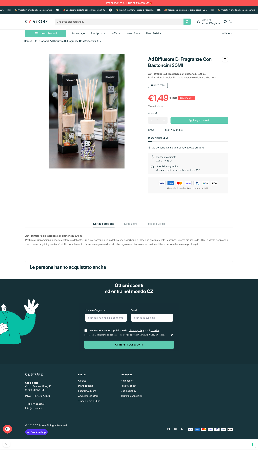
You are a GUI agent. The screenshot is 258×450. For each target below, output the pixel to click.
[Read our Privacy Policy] (172, 335)
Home (27, 40)
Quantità (152, 113)
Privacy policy (128, 385)
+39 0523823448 (35, 403)
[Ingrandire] (137, 60)
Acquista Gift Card (88, 395)
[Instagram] (175, 429)
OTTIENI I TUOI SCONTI (129, 344)
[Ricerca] (187, 22)
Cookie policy (128, 390)
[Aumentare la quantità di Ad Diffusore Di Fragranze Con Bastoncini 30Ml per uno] (164, 120)
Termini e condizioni (132, 395)
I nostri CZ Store (87, 390)
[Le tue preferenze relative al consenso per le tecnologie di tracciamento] (253, 445)
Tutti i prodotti (40, 40)
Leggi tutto (158, 85)
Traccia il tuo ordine (89, 400)
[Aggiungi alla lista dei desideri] (225, 59)
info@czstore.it (33, 408)
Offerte (82, 380)
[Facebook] (168, 429)
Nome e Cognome (95, 310)
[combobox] (123, 22)
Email (134, 310)
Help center (127, 380)
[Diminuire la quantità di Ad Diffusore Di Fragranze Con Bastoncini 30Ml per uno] (151, 120)
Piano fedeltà (85, 385)
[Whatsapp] (182, 429)
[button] (231, 21)
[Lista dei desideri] (225, 21)
